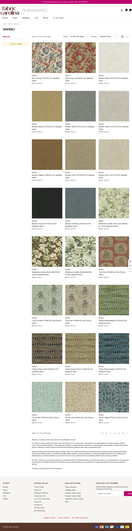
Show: (65, 36)
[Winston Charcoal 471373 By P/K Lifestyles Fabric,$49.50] (47, 203)
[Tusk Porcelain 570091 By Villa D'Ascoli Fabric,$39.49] (47, 300)
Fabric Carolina (63, 518)
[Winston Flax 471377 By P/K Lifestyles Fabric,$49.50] (114, 154)
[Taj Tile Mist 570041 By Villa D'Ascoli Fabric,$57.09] (47, 397)
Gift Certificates (39, 511)
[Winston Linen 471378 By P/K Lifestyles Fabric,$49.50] (80, 154)
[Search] (24, 10)
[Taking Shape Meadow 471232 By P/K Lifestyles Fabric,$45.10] (114, 300)
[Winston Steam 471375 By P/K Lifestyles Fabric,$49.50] (114, 106)
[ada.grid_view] (122, 36)
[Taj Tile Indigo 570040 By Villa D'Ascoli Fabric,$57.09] (114, 397)
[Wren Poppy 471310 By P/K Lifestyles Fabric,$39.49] (80, 57)
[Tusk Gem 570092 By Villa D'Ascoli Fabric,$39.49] (80, 300)
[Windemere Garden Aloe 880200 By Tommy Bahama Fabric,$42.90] (80, 251)
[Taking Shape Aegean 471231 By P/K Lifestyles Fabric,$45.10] (114, 348)
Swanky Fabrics (49, 518)
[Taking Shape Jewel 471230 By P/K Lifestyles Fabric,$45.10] (47, 348)
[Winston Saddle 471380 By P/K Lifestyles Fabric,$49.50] (47, 154)
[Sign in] (122, 10)
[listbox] (108, 36)
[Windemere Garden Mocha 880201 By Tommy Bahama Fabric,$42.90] (47, 251)
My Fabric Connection (80, 518)
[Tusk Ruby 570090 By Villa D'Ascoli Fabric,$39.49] (114, 251)
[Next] (127, 433)
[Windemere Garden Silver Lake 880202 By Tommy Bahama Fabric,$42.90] (114, 203)
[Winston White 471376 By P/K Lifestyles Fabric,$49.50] (114, 57)
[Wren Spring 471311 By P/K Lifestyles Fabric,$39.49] (47, 57)
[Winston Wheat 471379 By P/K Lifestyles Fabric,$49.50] (47, 106)
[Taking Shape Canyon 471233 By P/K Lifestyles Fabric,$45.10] (80, 348)
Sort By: (94, 36)
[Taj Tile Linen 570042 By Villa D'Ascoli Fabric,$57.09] (80, 397)
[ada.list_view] (127, 36)
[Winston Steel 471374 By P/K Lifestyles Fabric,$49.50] (80, 106)
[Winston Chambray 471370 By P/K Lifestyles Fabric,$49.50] (80, 203)
